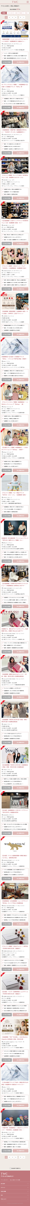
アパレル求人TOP (4, 1180)
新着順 (3, 13)
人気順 (16, 13)
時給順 (20, 13)
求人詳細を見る (20, 62)
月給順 (26, 13)
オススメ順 (10, 13)
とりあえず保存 (6, 62)
